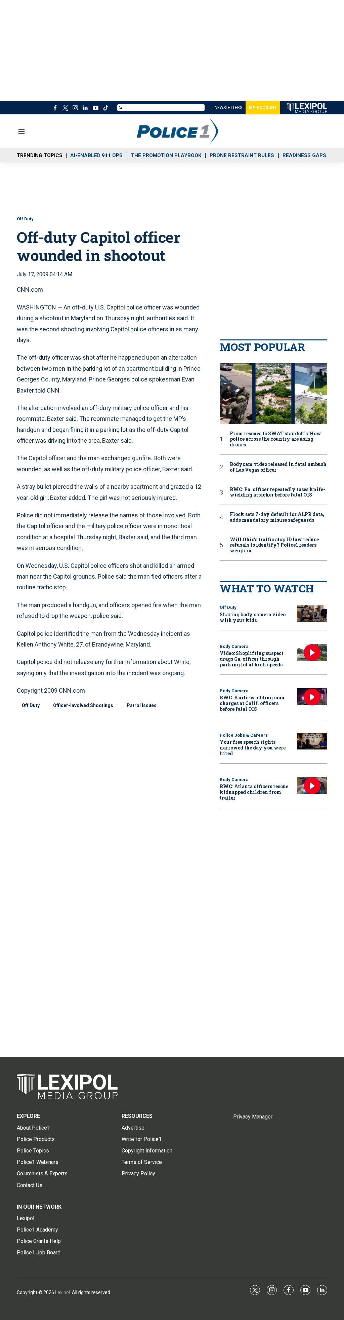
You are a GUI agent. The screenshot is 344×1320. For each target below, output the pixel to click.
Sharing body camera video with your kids (253, 617)
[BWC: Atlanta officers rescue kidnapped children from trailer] (312, 785)
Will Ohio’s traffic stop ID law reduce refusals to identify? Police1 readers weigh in (274, 545)
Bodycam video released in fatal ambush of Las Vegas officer (278, 467)
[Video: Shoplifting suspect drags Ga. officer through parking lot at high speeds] (312, 652)
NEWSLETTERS (228, 107)
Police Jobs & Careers (244, 735)
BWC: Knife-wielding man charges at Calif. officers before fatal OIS (252, 703)
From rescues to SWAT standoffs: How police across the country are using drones (275, 439)
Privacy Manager (252, 1116)
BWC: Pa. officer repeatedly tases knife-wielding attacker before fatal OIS (277, 492)
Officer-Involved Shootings (83, 705)
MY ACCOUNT (263, 107)
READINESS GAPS (304, 155)
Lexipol (62, 1292)
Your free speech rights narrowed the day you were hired (253, 748)
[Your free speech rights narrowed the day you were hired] (312, 741)
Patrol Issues (142, 705)
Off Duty (25, 218)
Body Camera (234, 646)
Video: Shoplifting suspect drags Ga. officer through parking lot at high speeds (252, 659)
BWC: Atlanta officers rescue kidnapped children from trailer (254, 792)
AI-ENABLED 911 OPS (96, 155)
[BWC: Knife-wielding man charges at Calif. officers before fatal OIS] (312, 696)
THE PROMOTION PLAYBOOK (166, 155)
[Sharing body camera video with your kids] (312, 613)
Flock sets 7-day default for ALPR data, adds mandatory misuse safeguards (277, 517)
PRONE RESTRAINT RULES (242, 155)
